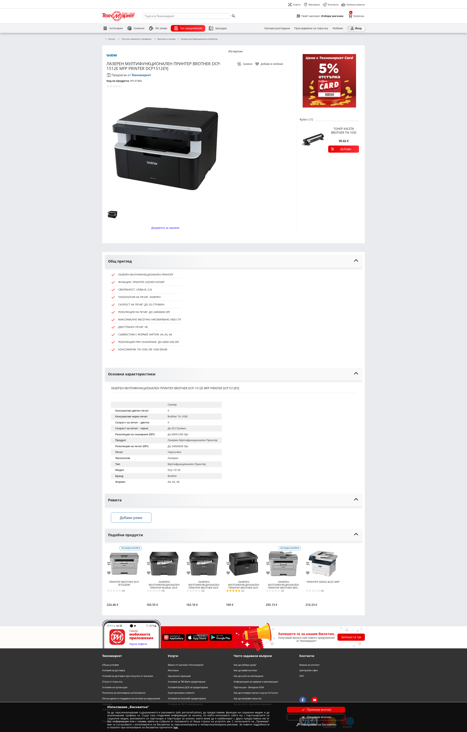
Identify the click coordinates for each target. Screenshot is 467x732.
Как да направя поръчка (247, 698)
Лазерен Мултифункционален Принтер (192, 440)
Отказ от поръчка (112, 681)
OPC (301, 676)
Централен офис (308, 670)
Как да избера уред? (245, 665)
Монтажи (173, 670)
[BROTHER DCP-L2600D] (204, 562)
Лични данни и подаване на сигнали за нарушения (131, 698)
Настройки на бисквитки (319, 725)
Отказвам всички (319, 717)
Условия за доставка (113, 670)
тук (175, 727)
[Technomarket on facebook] (302, 700)
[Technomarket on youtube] (314, 700)
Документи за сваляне (165, 228)
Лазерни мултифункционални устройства (199, 39)
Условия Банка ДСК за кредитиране (188, 687)
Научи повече (138, 644)
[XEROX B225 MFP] (323, 562)
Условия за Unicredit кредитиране (187, 698)
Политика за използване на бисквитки (123, 693)
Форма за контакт (309, 665)
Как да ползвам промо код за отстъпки (256, 693)
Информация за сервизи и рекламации (256, 681)
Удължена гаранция (179, 676)
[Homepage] (118, 16)
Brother (172, 476)
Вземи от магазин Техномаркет (186, 665)
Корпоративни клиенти (181, 693)
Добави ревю (131, 517)
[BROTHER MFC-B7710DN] (283, 562)
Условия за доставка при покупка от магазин (127, 676)
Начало (111, 39)
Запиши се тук (351, 637)
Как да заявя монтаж (245, 670)
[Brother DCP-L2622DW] (164, 562)
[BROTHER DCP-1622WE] (244, 562)
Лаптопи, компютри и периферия (136, 39)
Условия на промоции (114, 687)
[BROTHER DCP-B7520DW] (124, 562)
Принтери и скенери (166, 39)
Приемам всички (319, 710)
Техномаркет (141, 75)
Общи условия (110, 665)
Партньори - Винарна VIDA (249, 687)
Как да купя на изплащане (248, 676)
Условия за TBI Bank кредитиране (186, 681)
